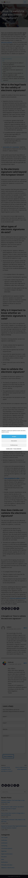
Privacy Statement (17, 448)
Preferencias (14, 445)
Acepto (14, 436)
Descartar (14, 441)
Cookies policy (9, 448)
